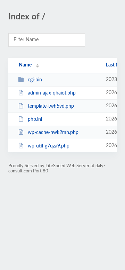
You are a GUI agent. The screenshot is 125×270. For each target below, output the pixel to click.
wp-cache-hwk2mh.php (53, 132)
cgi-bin (35, 80)
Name (25, 65)
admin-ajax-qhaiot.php (52, 93)
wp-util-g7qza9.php (48, 146)
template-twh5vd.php (51, 106)
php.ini (35, 119)
